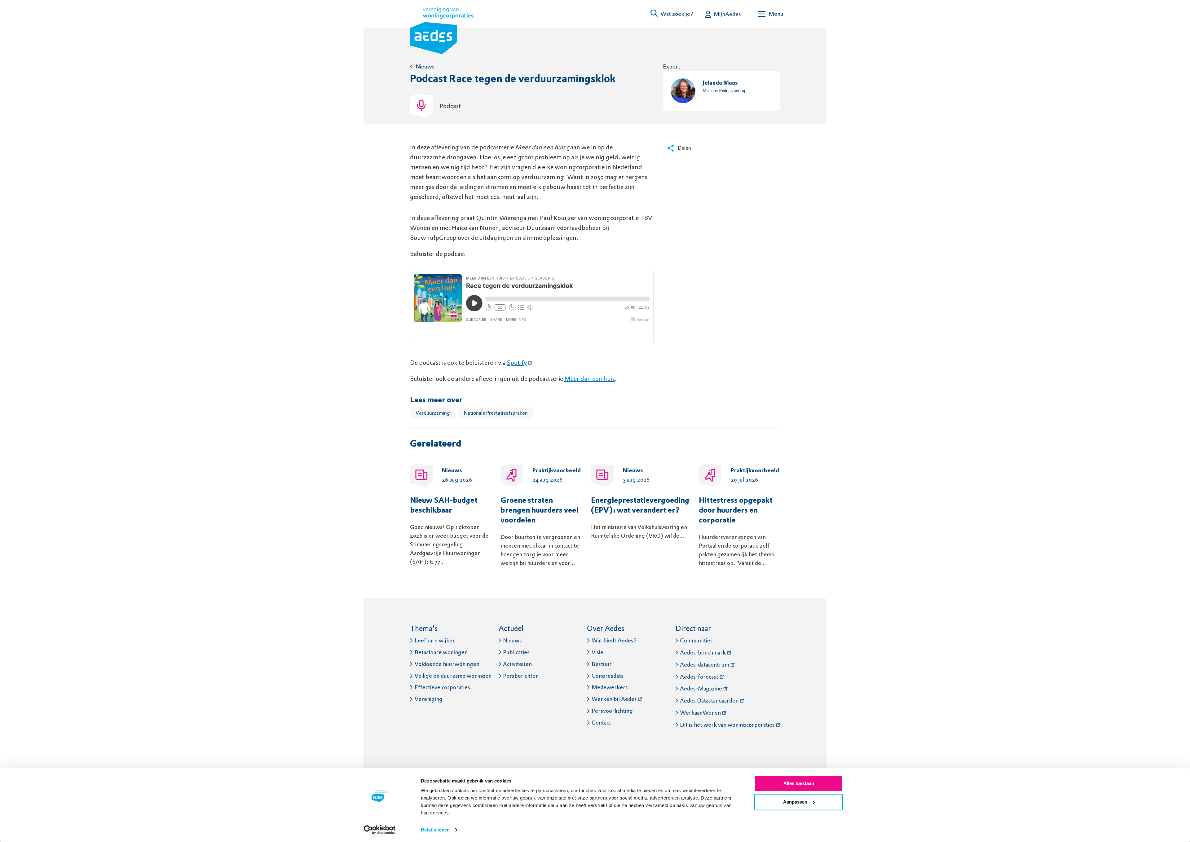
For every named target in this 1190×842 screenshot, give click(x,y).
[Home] (442, 31)
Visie (597, 652)
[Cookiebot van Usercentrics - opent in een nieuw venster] (380, 830)
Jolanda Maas (720, 83)
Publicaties (516, 652)
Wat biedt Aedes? (614, 640)
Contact (601, 722)
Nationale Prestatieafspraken (496, 413)
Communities (696, 640)
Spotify (517, 363)
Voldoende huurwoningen (447, 664)
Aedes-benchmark (703, 652)
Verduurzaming (433, 413)
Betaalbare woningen (441, 652)
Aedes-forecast (699, 676)
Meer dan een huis (589, 379)
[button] (672, 13)
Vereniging (429, 699)
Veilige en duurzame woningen (453, 675)
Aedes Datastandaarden (709, 700)
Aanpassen (795, 802)
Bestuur (602, 664)
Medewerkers (610, 687)
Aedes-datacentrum (704, 664)
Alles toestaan (798, 783)
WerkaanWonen (700, 712)
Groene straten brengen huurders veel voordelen (539, 510)
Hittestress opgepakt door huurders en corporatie (736, 510)
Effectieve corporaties (442, 687)
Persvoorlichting (612, 710)
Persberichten (521, 675)
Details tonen (435, 829)
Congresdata (608, 675)
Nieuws (425, 66)
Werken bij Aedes (614, 699)
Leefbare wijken (435, 640)
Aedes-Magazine (701, 688)
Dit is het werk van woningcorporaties (727, 724)
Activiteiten (517, 664)
